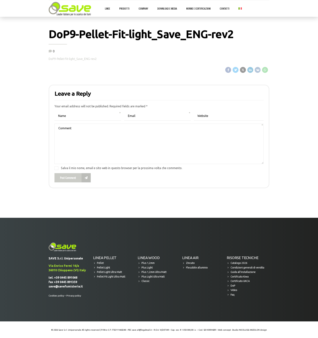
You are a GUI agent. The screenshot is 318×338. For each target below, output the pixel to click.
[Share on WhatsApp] (265, 70)
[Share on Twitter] (236, 70)
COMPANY (143, 8)
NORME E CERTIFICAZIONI (198, 8)
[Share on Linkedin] (250, 70)
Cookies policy (56, 295)
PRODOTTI (124, 8)
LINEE (107, 8)
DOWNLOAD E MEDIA (167, 8)
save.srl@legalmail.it (142, 330)
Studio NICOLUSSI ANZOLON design (249, 330)
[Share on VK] (258, 70)
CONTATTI (224, 8)
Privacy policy (73, 295)
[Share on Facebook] (228, 70)
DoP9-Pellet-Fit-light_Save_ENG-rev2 (73, 58)
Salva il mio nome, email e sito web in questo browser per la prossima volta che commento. (121, 168)
